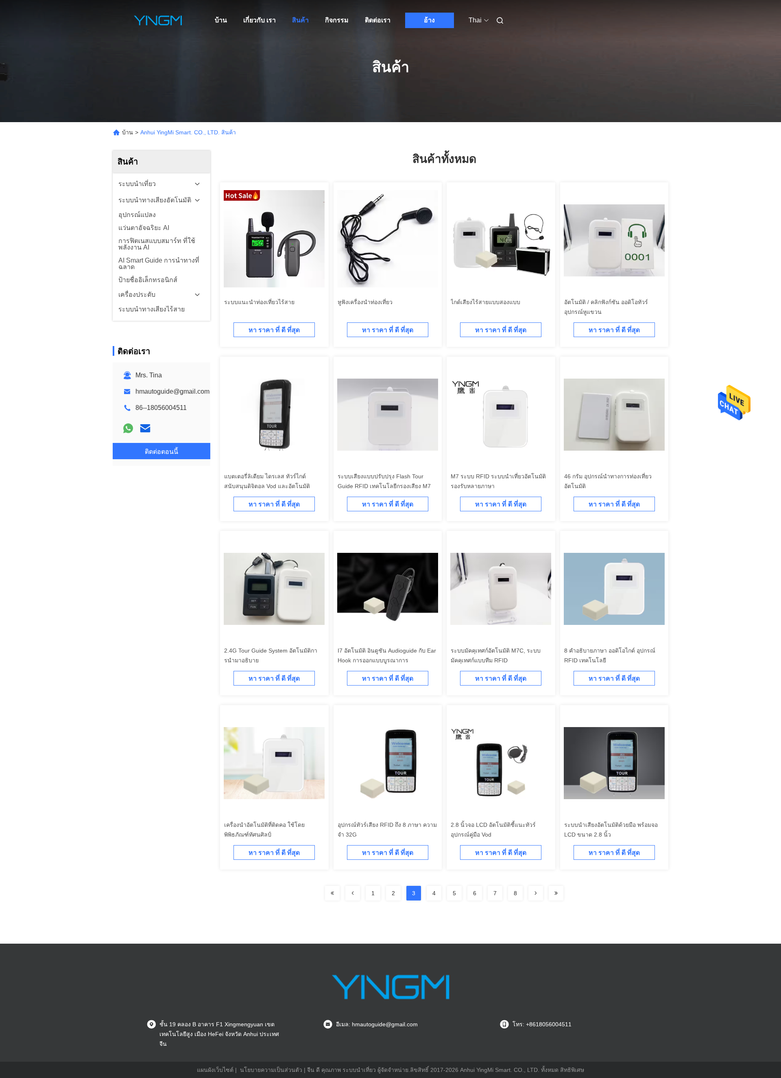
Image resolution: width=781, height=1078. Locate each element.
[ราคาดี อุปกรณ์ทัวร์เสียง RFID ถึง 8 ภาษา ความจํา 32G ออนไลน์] (387, 763)
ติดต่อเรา (377, 20)
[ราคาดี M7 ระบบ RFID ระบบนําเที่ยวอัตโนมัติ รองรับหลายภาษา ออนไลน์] (500, 414)
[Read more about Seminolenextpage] (332, 893)
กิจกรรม (337, 20)
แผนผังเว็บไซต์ (215, 1070)
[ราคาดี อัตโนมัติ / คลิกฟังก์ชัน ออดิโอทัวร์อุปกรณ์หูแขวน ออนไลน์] (614, 240)
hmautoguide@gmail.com (172, 391)
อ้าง (429, 20)
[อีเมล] (145, 428)
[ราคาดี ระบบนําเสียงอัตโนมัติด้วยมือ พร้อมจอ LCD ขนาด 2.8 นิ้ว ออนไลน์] (614, 763)
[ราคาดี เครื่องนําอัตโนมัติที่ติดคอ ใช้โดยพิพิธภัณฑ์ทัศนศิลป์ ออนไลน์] (274, 763)
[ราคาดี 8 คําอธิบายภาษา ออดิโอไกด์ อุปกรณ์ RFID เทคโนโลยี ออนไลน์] (614, 588)
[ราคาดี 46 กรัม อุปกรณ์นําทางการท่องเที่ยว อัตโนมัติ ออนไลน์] (614, 414)
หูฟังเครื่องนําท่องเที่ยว (365, 302)
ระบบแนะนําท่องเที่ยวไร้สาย (259, 302)
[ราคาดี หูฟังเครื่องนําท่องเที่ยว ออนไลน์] (387, 240)
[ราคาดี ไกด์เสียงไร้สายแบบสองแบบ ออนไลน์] (500, 240)
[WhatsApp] (128, 428)
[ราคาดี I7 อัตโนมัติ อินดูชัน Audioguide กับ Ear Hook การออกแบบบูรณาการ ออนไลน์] (387, 588)
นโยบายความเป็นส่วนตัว (271, 1070)
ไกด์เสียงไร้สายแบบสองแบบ (485, 302)
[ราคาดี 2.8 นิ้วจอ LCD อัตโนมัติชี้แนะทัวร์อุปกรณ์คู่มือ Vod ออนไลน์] (500, 763)
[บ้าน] (157, 20)
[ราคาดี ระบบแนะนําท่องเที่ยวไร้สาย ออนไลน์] (274, 240)
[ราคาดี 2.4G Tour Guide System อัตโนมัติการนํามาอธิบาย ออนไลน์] (274, 588)
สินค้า (300, 20)
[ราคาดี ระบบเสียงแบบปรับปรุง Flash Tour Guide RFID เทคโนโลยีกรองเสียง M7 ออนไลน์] (387, 414)
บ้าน (221, 20)
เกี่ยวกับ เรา (259, 20)
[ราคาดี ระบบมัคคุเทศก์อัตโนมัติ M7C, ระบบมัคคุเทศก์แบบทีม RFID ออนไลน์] (500, 588)
